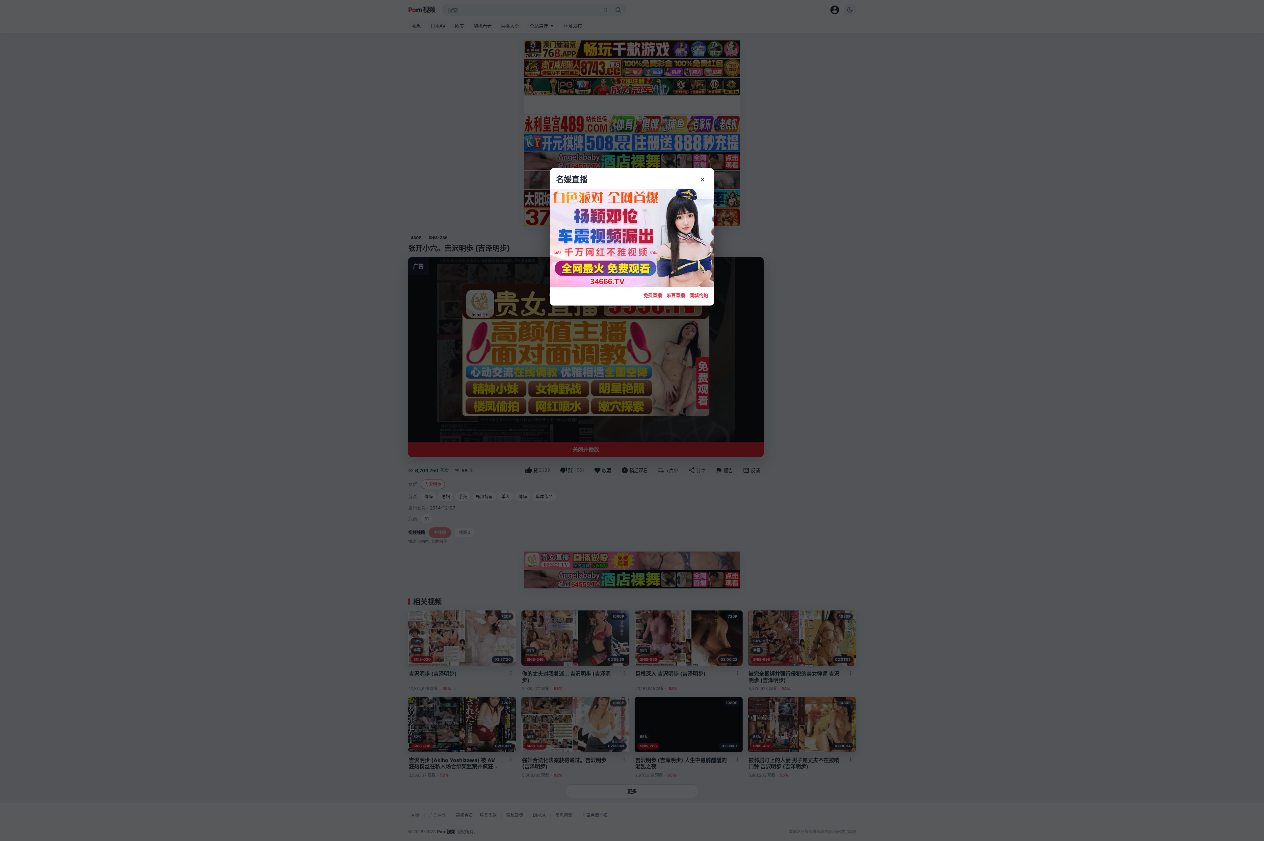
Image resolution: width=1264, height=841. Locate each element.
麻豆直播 (676, 295)
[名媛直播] (632, 420)
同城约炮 (699, 295)
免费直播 (653, 295)
